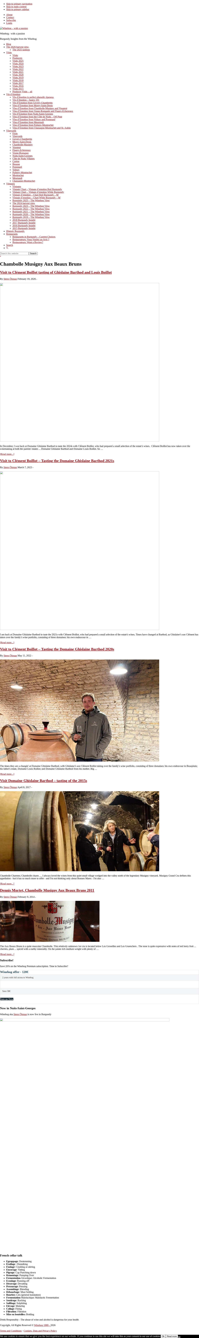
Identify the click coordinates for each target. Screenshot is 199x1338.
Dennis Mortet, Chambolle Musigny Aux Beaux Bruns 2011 (47, 890)
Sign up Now (6, 999)
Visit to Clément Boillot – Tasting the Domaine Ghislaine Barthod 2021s (57, 461)
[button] (7, 248)
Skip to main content (16, 6)
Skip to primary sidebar (17, 9)
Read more (172, 1336)
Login (9, 23)
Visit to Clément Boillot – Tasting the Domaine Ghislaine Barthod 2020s (57, 649)
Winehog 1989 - (42, 1325)
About (9, 14)
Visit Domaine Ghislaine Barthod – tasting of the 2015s (43, 781)
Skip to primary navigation (19, 3)
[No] (179, 1337)
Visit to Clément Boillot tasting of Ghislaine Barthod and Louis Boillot (56, 272)
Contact (10, 17)
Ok (163, 1336)
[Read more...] (7, 454)
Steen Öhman (20, 1014)
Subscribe (11, 20)
